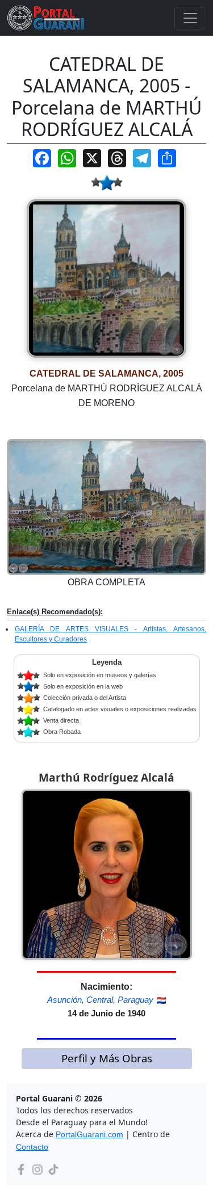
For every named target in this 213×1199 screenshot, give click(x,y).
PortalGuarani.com (89, 1134)
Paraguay (135, 999)
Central (99, 999)
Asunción (64, 999)
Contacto (32, 1146)
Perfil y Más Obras (106, 1058)
